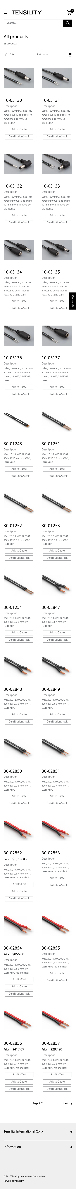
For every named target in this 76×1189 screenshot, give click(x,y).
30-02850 (13, 771)
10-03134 (13, 272)
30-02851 (51, 771)
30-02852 (13, 853)
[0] (69, 12)
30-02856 (13, 1043)
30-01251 (51, 444)
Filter (12, 54)
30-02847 (51, 607)
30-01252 (13, 526)
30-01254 (13, 607)
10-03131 (51, 100)
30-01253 (51, 526)
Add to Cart (19, 884)
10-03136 (13, 358)
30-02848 (13, 689)
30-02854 (13, 948)
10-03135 (51, 272)
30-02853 (51, 853)
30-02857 (51, 1043)
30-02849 (51, 689)
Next (65, 1103)
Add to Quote (19, 129)
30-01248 (13, 444)
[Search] (67, 23)
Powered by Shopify (14, 1181)
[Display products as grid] (70, 54)
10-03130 (13, 100)
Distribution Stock (19, 136)
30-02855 (51, 948)
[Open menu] (5, 12)
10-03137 (51, 358)
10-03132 (13, 186)
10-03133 (51, 186)
